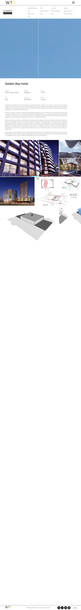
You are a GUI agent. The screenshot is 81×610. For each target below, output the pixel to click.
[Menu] (73, 2)
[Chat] (58, 607)
